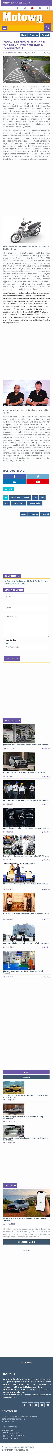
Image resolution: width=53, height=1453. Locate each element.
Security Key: (10, 640)
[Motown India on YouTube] (32, 8)
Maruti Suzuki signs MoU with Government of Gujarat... (23, 972)
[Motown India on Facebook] (17, 8)
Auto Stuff (10, 1185)
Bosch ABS (15, 497)
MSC (7, 503)
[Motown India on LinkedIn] (47, 8)
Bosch (26, 497)
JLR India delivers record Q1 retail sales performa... (25, 772)
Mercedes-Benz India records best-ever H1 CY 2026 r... (26, 828)
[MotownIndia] (26, 17)
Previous (34, 35)
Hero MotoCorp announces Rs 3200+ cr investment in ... (26, 914)
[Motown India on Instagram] (40, 8)
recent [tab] (26, 1072)
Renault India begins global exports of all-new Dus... (26, 943)
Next (23, 35)
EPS (42, 497)
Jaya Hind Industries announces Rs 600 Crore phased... (26, 744)
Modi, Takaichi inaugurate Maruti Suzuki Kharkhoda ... (26, 885)
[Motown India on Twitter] (25, 8)
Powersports (18, 503)
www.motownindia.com (13, 1392)
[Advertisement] (26, 188)
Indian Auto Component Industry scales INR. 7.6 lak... (26, 856)
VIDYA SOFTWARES (21, 1450)
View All (45, 35)
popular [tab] (26, 1077)
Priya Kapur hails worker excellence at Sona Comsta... (26, 800)
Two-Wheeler (34, 503)
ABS (35, 497)
